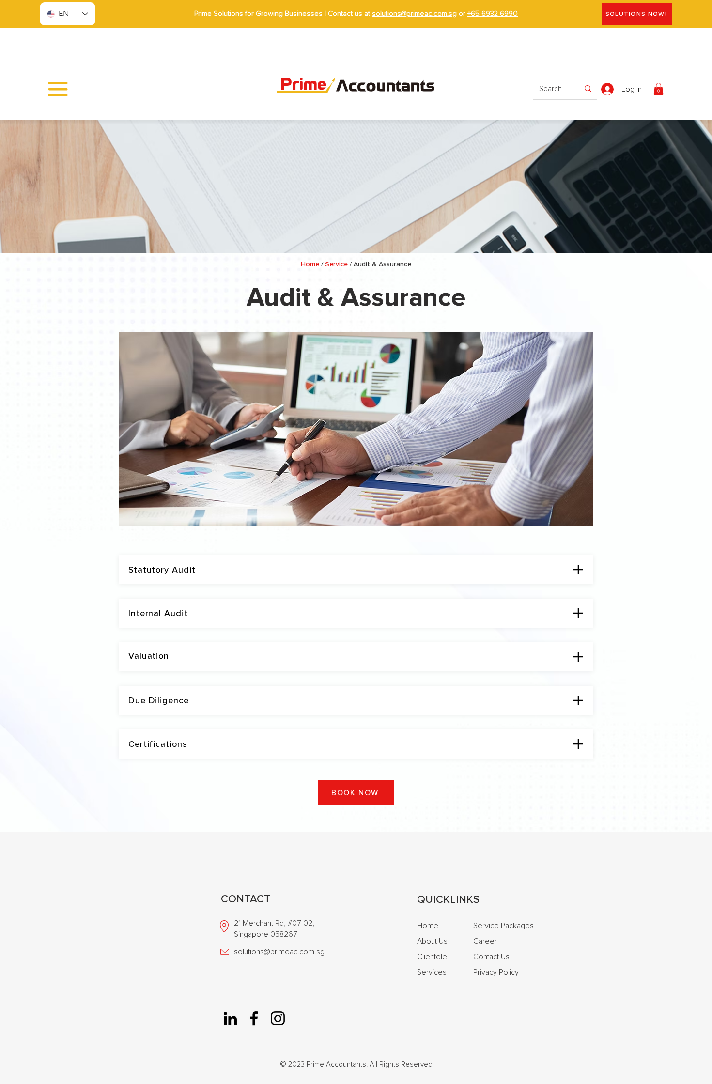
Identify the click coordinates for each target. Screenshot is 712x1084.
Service (336, 264)
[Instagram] (277, 1018)
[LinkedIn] (230, 1018)
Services (432, 972)
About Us (432, 941)
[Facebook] (254, 1018)
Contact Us (491, 956)
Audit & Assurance (382, 264)
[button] (58, 89)
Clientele (432, 956)
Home (310, 264)
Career (485, 941)
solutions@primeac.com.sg (414, 13)
